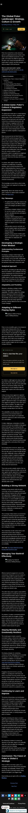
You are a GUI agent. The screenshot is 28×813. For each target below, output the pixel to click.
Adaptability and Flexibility (11, 88)
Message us (14, 368)
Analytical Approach (10, 87)
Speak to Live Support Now (18, 810)
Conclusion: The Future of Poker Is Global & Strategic (14, 99)
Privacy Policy (21, 803)
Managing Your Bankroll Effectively (11, 93)
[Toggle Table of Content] (23, 76)
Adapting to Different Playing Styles (12, 90)
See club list (14, 373)
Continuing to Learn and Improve (11, 97)
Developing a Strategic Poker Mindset (12, 84)
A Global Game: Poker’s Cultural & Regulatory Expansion (14, 79)
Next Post (14, 786)
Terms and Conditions (8, 803)
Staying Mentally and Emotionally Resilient (13, 95)
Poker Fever (10, 194)
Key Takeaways (9, 82)
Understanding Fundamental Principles (14, 85)
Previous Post (14, 783)
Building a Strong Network (9, 92)
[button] (1, 4)
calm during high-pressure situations (11, 662)
